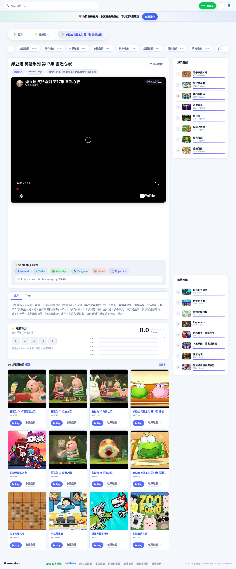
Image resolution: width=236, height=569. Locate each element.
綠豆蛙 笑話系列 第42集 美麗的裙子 (152, 472)
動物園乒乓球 (140, 533)
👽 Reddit (99, 271)
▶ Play (16, 423)
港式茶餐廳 (57, 533)
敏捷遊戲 (102, 48)
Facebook (70, 563)
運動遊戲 (175, 48)
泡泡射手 (198, 105)
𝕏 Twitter (41, 271)
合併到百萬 (199, 301)
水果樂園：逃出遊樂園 (205, 343)
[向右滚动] (224, 49)
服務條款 (156, 564)
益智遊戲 (28, 48)
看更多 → (164, 364)
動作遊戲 (53, 48)
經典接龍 (198, 138)
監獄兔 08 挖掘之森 (102, 472)
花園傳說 (198, 148)
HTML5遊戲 (85, 564)
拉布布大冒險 (200, 290)
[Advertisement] (88, 231)
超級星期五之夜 (18, 472)
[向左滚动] (11, 49)
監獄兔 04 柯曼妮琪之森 (23, 411)
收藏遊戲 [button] (158, 64)
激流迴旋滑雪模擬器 (204, 365)
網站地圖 (128, 564)
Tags (28, 295)
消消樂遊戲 (114, 564)
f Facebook (23, 271)
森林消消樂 (199, 127)
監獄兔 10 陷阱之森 (102, 411)
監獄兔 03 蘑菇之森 (61, 472)
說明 (16, 295)
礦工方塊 (198, 354)
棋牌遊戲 (127, 48)
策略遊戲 (200, 48)
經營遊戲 (151, 48)
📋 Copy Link (119, 271)
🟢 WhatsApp (59, 271)
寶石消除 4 (199, 94)
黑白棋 (196, 116)
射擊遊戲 (77, 48)
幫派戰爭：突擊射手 (204, 333)
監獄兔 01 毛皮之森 (61, 411)
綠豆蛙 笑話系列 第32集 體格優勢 (151, 411)
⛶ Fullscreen (155, 82)
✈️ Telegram (81, 271)
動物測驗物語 (200, 312)
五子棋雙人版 (17, 533)
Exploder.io (199, 322)
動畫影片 (18, 72)
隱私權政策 (142, 564)
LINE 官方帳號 (54, 564)
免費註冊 (150, 16)
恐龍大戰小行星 (100, 533)
